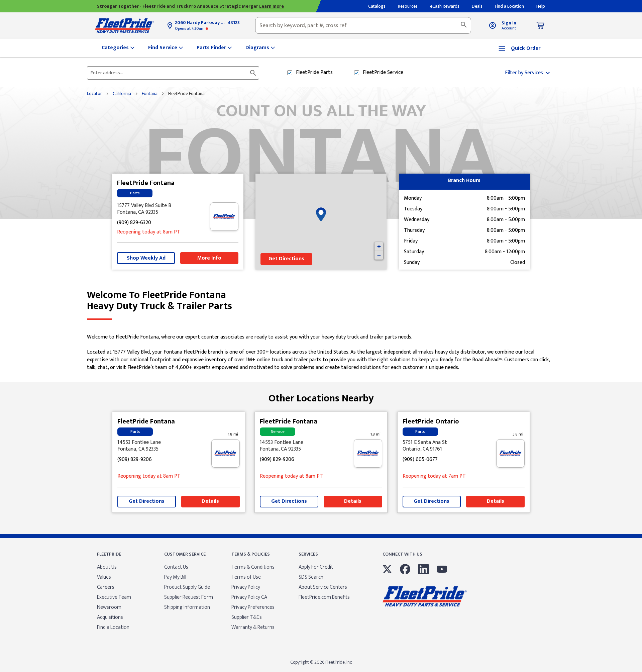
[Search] (464, 25)
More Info (209, 258)
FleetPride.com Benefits (324, 597)
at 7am (434, 476)
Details (210, 501)
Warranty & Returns (253, 627)
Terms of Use (246, 577)
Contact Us (176, 567)
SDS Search (311, 577)
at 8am (148, 232)
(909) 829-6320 (134, 223)
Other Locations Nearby (321, 396)
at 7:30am (190, 28)
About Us (107, 567)
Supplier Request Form (188, 597)
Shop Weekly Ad (146, 258)
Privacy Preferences (253, 607)
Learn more (271, 6)
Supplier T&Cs (246, 617)
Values (104, 577)
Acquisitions (110, 617)
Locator (94, 93)
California (122, 93)
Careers (105, 587)
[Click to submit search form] (253, 73)
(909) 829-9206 (134, 460)
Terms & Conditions (253, 567)
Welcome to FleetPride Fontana (159, 301)
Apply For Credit (316, 567)
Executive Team (114, 597)
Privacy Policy (245, 587)
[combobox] (363, 25)
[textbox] (363, 25)
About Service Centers (323, 587)
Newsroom (109, 607)
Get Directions (286, 258)
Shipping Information (187, 607)
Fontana (149, 93)
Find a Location (113, 627)
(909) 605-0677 (420, 460)
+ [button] (379, 246)
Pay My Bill (175, 577)
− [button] (379, 255)
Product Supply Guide (187, 587)
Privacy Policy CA (249, 597)
